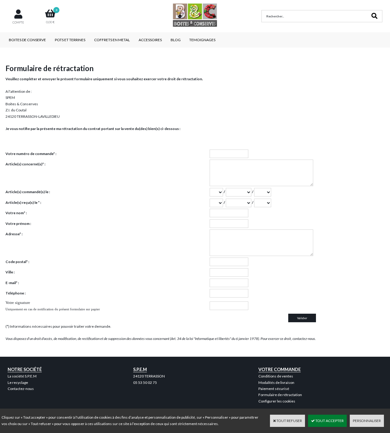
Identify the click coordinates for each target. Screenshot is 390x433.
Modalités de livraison (276, 382)
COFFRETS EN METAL (112, 40)
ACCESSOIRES (150, 40)
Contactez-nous (21, 388)
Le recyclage (18, 382)
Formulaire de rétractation (280, 394)
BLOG (176, 40)
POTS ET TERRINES (70, 40)
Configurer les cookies (276, 401)
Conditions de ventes (275, 376)
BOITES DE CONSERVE (27, 40)
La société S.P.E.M (22, 376)
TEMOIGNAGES (202, 40)
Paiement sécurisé (273, 388)
